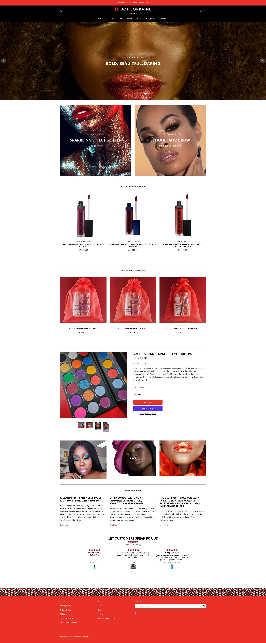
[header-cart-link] (204, 11)
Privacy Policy (65, 606)
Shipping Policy (66, 614)
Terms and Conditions (69, 622)
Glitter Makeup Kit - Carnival (133, 329)
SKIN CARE (130, 19)
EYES (114, 19)
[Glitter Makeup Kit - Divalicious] (182, 300)
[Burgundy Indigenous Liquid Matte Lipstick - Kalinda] (133, 215)
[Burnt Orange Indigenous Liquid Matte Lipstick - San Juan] (182, 215)
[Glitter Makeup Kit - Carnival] (133, 300)
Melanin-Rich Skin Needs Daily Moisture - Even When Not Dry (80, 499)
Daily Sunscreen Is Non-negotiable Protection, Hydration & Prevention (126, 500)
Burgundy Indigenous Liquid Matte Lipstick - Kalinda (133, 245)
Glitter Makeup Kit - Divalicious (182, 329)
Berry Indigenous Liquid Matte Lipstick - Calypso (83, 245)
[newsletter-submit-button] (203, 606)
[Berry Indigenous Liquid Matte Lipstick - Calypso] (83, 215)
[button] (131, 572)
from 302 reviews (131, 545)
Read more (64, 525)
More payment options (148, 414)
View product (138, 387)
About (99, 606)
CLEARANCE (162, 19)
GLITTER (139, 19)
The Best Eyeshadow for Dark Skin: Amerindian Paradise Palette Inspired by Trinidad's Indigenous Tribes (179, 502)
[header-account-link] (200, 11)
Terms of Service (66, 618)
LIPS (121, 19)
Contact (100, 614)
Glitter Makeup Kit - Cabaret (83, 329)
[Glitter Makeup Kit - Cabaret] (83, 300)
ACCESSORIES (150, 19)
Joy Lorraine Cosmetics (83, 241)
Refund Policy (65, 610)
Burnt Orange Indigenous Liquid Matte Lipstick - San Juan (183, 245)
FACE (107, 19)
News (99, 610)
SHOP (100, 19)
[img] (133, 541)
